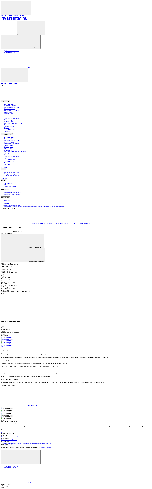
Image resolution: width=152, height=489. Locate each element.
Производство (8, 113)
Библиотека (7, 200)
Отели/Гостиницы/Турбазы (12, 118)
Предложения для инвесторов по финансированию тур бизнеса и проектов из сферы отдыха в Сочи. (61, 223)
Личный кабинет (16, 443)
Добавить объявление (34, 47)
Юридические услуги (10, 185)
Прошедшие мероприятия (12, 194)
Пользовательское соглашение (42, 443)
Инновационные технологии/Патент (15, 151)
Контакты (21, 15)
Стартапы (4, 178)
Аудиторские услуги (10, 183)
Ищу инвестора (5, 101)
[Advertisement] (53, 306)
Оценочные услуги (10, 186)
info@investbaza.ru (46, 447)
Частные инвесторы (6, 134)
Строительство (8, 117)
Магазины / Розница (10, 105)
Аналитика (4, 167)
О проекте (14, 15)
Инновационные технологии (13, 123)
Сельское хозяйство (10, 129)
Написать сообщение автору (35, 247)
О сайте (30, 443)
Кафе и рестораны (9, 109)
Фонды (3, 169)
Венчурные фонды (9, 174)
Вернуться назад (32, 405)
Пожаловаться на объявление (36, 261)
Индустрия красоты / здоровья (13, 107)
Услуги (6, 115)
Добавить (34, 463)
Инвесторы (20, 436)
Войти (29, 67)
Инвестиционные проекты (9, 436)
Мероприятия (4, 189)
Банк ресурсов (5, 197)
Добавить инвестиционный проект (11, 432)
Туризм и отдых (9, 120)
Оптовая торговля (9, 126)
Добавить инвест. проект (11, 51)
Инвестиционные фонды (11, 172)
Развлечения (8, 112)
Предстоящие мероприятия (12, 192)
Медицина (7, 124)
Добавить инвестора (10, 52)
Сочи (29, 13)
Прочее (6, 128)
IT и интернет (8, 121)
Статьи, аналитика (6, 440)
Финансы (7, 131)
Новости (14, 440)
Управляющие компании (11, 175)
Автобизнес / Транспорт (11, 110)
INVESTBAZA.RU (14, 18)
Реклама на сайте (6, 15)
